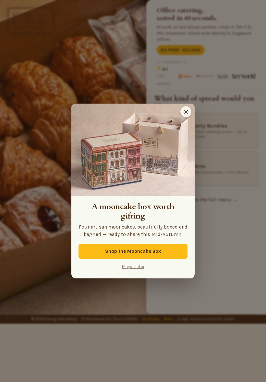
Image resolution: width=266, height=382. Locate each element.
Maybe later (133, 266)
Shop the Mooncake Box (133, 251)
